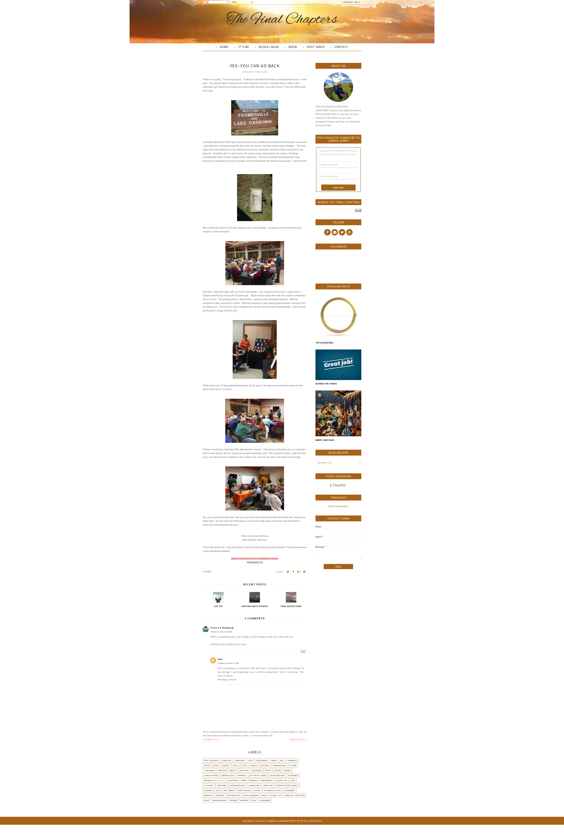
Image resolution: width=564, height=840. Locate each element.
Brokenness (267, 780)
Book (216, 765)
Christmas (240, 760)
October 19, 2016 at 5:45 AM (221, 632)
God (218, 790)
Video (206, 800)
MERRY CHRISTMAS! (324, 440)
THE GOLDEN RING (324, 342)
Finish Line (268, 785)
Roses (264, 795)
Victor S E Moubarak (222, 627)
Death (268, 770)
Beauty (233, 770)
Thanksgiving (279, 765)
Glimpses (208, 790)
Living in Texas (211, 775)
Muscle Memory (251, 795)
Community (292, 760)
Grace (274, 760)
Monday (220, 795)
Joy (222, 780)
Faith (244, 765)
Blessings (257, 770)
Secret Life (276, 795)
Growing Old (210, 780)
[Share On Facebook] (293, 571)
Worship (244, 800)
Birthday (244, 770)
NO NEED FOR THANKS (326, 383)
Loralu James (259, 820)
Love (250, 760)
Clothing (208, 785)
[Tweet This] (288, 571)
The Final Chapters (282, 20)
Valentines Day (277, 775)
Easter (277, 770)
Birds (244, 780)
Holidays (265, 765)
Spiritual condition (295, 795)
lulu (220, 659)
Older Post (297, 739)
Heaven (253, 765)
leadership (265, 800)
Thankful (241, 775)
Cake (293, 780)
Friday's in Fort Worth (288, 785)
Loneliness (209, 770)
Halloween (228, 790)
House (257, 790)
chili (254, 800)
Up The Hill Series (258, 775)
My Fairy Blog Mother (311, 820)
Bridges (254, 780)
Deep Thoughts (211, 760)
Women (233, 800)
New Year (222, 770)
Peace (235, 765)
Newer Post (212, 739)
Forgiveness (262, 760)
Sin (281, 760)
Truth (207, 765)
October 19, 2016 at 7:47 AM (228, 663)
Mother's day (233, 795)
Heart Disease (244, 790)
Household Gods (272, 790)
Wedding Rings (220, 800)
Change (225, 765)
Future (292, 765)
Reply (303, 651)
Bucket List (281, 780)
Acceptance (232, 780)
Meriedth (208, 795)
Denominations (237, 785)
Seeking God (227, 775)
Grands (287, 770)
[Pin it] (304, 571)
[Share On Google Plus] (298, 571)
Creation (226, 760)
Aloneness (293, 775)
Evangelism (254, 785)
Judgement (289, 790)
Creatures (222, 785)
